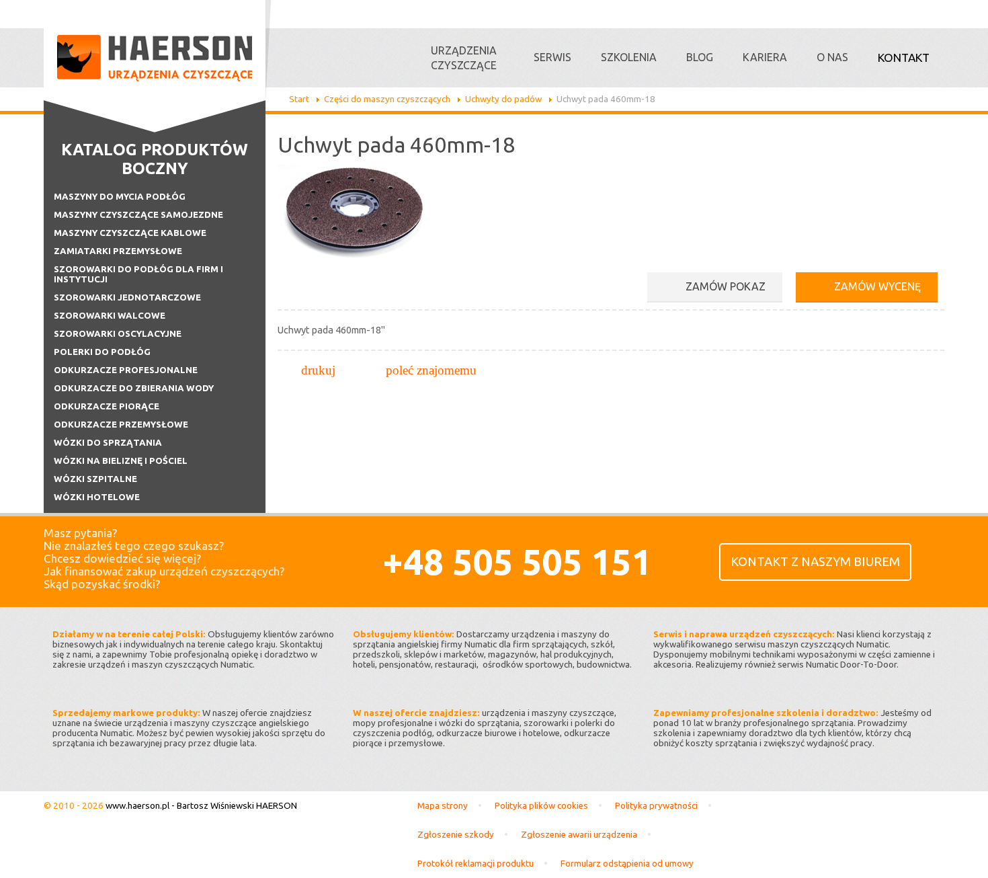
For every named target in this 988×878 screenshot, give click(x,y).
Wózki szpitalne (95, 479)
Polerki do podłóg (102, 352)
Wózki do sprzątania (108, 443)
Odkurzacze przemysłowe (121, 425)
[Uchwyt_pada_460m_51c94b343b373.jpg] (355, 261)
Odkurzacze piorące (106, 406)
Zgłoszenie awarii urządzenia (579, 835)
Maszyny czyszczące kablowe (130, 233)
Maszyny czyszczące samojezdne (138, 215)
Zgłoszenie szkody (455, 835)
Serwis (552, 57)
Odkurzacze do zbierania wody (134, 388)
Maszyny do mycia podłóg (120, 197)
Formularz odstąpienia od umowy (627, 864)
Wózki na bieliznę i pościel (121, 461)
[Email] (431, 370)
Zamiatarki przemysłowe (118, 251)
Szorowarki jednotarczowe (127, 297)
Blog (699, 57)
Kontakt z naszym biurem (815, 562)
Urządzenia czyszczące (464, 57)
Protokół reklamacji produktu (475, 864)
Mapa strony (442, 806)
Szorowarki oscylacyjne (117, 334)
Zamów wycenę (877, 286)
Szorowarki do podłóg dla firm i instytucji (138, 274)
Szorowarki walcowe (109, 316)
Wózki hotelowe (97, 497)
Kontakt (904, 57)
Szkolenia (629, 57)
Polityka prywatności (656, 806)
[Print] (318, 370)
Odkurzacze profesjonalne (126, 370)
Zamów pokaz (726, 286)
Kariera (765, 57)
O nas (832, 57)
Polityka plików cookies (541, 806)
